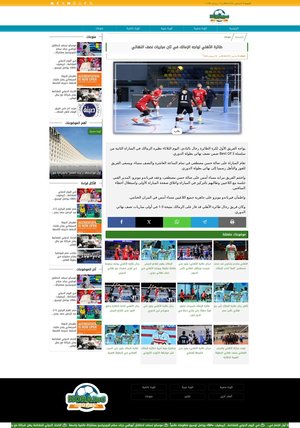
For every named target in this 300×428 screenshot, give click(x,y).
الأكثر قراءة (88, 183)
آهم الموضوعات (75, 123)
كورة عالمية (133, 28)
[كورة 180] (219, 16)
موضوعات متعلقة (234, 234)
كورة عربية (166, 28)
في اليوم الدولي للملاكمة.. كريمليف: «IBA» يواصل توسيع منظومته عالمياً (233, 425)
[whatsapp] (177, 222)
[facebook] (121, 222)
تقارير (187, 396)
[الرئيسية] (52, 3)
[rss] (91, 3)
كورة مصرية (200, 28)
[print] (232, 222)
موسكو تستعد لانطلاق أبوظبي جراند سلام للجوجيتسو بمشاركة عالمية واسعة (134, 425)
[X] (149, 222)
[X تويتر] (63, 3)
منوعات (99, 28)
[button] (52, 171)
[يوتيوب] (69, 3)
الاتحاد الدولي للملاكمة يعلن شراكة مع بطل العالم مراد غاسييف (41, 425)
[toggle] (66, 25)
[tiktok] (85, 3)
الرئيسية (234, 28)
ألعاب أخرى (226, 396)
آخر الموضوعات (86, 269)
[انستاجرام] (74, 3)
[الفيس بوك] (57, 3)
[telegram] (205, 222)
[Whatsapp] (80, 3)
